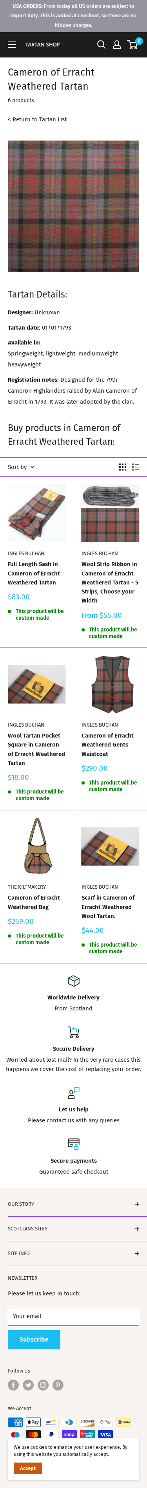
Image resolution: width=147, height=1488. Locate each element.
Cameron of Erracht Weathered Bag (34, 902)
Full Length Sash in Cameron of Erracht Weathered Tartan (34, 573)
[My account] (117, 44)
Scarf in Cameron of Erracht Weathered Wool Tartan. (108, 907)
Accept (28, 1468)
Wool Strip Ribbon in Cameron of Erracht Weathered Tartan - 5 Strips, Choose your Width (110, 582)
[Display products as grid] (122, 467)
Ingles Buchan (26, 553)
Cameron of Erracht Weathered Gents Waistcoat (108, 745)
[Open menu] (12, 44)
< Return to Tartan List (37, 119)
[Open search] (101, 44)
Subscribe (34, 1339)
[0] (133, 44)
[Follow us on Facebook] (13, 1385)
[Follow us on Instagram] (43, 1385)
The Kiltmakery (27, 887)
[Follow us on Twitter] (28, 1385)
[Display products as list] (135, 467)
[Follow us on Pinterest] (58, 1385)
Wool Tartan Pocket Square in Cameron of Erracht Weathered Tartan (36, 749)
